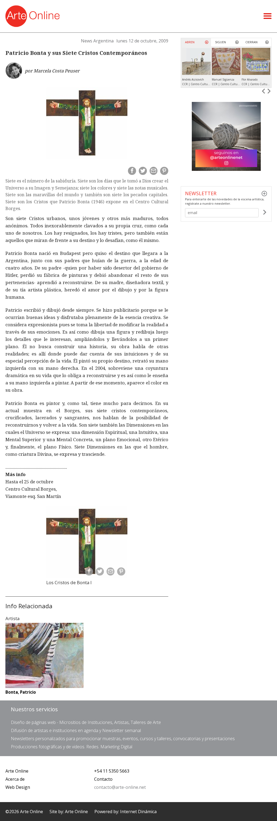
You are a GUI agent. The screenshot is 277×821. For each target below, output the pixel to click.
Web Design (17, 787)
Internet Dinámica (138, 812)
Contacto (103, 779)
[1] (264, 212)
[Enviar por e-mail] (154, 171)
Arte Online (16, 771)
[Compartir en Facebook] (132, 171)
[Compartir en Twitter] (143, 171)
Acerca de (15, 779)
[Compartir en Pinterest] (164, 171)
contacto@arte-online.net (120, 787)
